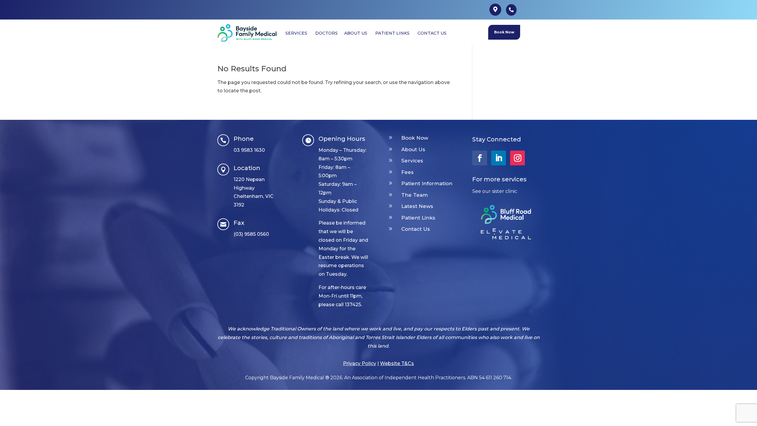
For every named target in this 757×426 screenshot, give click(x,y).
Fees (407, 172)
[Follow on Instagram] (517, 158)
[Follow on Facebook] (479, 158)
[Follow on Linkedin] (498, 158)
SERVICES (296, 33)
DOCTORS (326, 33)
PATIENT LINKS (392, 33)
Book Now (504, 32)
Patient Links (418, 218)
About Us (413, 149)
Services (412, 161)
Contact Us (415, 229)
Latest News (417, 206)
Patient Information (426, 183)
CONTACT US (432, 33)
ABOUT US (355, 33)
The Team (414, 195)
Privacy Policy (359, 363)
